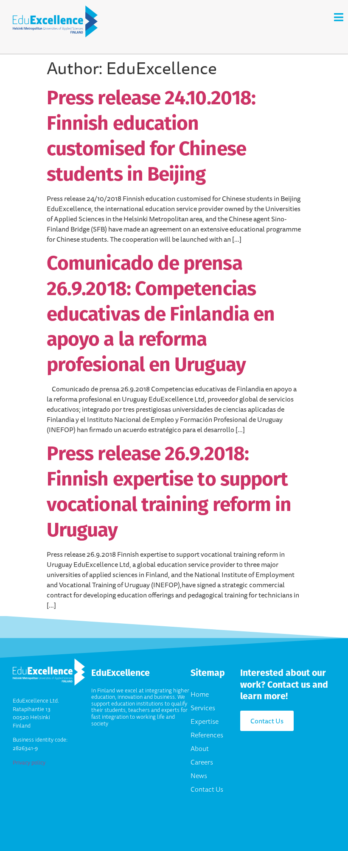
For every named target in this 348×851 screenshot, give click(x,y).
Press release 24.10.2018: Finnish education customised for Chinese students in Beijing (151, 135)
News (199, 775)
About (200, 748)
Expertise (205, 721)
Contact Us (207, 789)
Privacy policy (29, 762)
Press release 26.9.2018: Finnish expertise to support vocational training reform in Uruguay (169, 491)
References (207, 734)
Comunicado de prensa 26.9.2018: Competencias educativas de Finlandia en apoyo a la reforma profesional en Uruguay (161, 313)
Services (203, 707)
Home (200, 694)
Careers (202, 761)
